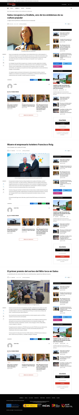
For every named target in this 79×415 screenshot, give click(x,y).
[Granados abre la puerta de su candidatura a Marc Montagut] (28, 98)
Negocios (36, 397)
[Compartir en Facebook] (65, 24)
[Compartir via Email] (69, 24)
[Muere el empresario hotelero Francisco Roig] (28, 165)
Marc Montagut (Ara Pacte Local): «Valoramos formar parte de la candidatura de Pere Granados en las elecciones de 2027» (42, 107)
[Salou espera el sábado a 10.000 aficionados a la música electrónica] (13, 98)
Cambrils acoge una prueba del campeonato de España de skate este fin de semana (61, 87)
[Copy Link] (3, 65)
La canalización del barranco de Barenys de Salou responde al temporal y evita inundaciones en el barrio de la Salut (66, 55)
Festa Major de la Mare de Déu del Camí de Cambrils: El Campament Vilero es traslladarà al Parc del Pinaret (66, 111)
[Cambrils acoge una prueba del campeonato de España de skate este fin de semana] (62, 78)
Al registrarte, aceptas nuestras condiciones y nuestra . (62, 133)
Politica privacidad (20, 400)
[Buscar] (71, 8)
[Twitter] (3, 60)
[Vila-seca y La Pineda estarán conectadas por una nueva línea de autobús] (56, 105)
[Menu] (8, 8)
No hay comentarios (26, 150)
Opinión (53, 397)
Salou (22, 8)
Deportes (55, 83)
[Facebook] (3, 57)
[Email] (3, 63)
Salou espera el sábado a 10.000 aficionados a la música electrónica (28, 1)
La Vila (15, 84)
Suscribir (64, 4)
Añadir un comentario (28, 115)
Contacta (15, 400)
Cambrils (17, 8)
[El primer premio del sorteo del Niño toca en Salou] (28, 292)
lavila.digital (11, 400)
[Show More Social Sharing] (71, 24)
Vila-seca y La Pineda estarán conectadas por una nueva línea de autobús (65, 104)
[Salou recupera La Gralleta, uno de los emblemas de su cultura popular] (28, 38)
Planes (58, 397)
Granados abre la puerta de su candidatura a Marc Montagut (28, 105)
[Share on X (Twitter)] (67, 24)
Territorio (42, 397)
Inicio (11, 8)
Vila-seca (28, 8)
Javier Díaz (13, 150)
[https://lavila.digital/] (11, 4)
